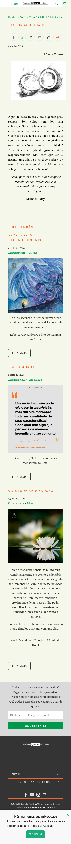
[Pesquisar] (56, 3)
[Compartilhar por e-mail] (40, 37)
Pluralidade (21, 367)
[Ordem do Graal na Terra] (35, 3)
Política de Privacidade (42, 825)
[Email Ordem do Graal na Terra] (45, 794)
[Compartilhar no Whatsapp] (22, 37)
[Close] (68, 815)
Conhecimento (16, 503)
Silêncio (31, 503)
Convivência (35, 379)
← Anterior (40, 16)
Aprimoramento (16, 252)
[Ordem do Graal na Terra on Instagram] (38, 794)
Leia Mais (19, 353)
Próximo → (56, 16)
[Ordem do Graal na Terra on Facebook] (26, 794)
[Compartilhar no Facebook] (13, 37)
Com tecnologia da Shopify (41, 807)
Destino (33, 252)
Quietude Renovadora (30, 490)
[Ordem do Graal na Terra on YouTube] (32, 794)
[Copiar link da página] (48, 37)
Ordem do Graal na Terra (30, 804)
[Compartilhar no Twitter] (31, 37)
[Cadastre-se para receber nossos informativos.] (57, 37)
